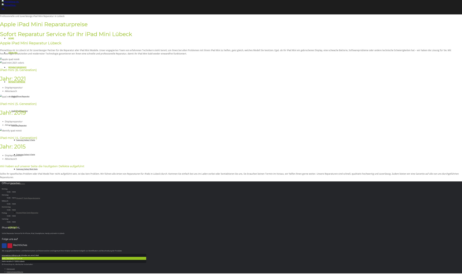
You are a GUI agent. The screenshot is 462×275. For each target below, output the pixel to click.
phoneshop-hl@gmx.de (11, 255)
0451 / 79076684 (8, 258)
